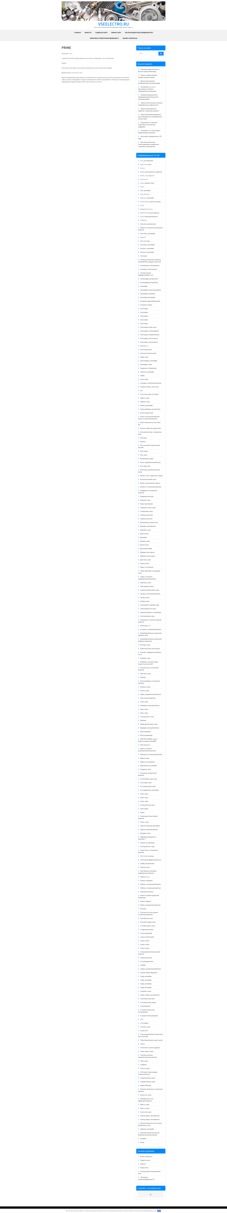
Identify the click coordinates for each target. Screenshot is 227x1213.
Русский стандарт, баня (148, 922)
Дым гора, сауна (145, 560)
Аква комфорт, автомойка (148, 361)
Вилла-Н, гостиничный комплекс (150, 487)
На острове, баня (146, 783)
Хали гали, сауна (145, 1112)
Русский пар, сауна (146, 918)
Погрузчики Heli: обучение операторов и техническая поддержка (147, 125)
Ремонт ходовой (145, 901)
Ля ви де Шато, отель (147, 717)
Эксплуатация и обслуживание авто (139, 32)
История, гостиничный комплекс (150, 629)
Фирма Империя (145, 1085)
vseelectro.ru (113, 24)
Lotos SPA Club (144, 194)
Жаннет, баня (144, 563)
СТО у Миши (144, 1023)
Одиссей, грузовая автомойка (150, 826)
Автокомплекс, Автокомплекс (150, 265)
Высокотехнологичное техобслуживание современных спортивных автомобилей (148, 144)
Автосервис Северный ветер (149, 335)
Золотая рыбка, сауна (147, 616)
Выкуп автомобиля (146, 504)
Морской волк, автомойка (148, 766)
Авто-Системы (145, 241)
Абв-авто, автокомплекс (148, 224)
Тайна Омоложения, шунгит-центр (151, 1040)
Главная (77, 32)
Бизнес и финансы (130, 38)
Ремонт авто (116, 32)
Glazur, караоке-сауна (147, 183)
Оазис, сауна (144, 822)
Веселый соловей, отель (148, 479)
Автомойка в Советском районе (150, 290)
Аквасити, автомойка (147, 372)
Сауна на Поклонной (147, 937)
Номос (142, 812)
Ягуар (142, 1142)
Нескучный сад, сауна (147, 805)
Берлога (143, 442)
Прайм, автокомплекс (147, 864)
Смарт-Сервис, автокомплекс (150, 995)
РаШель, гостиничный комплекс (150, 884)
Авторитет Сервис (146, 305)
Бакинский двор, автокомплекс (150, 409)
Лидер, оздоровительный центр (150, 694)
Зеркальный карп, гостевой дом (150, 612)
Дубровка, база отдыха (147, 556)
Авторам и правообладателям (150, 301)
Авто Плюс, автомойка (147, 234)
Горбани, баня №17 (146, 519)
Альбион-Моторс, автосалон (149, 387)
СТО (141, 1019)
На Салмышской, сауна (148, 786)
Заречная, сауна (145, 583)
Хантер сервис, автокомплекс (150, 1116)
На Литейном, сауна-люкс (148, 779)
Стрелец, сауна (145, 1027)
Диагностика (144, 534)
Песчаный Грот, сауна (147, 846)
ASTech (142, 168)
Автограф (143, 256)
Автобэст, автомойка (147, 248)
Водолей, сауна (145, 500)
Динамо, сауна (145, 541)
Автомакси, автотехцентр (148, 269)
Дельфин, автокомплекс (148, 526)
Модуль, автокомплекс (147, 762)
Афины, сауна (145, 398)
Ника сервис (144, 809)
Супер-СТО (144, 1031)
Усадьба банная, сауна (147, 1078)
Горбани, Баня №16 (146, 515)
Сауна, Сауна (144, 941)
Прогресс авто (145, 867)
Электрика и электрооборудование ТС (104, 38)
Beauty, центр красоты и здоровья (151, 172)
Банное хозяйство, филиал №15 (150, 428)
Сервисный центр (146, 958)
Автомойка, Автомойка (147, 297)
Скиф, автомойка (146, 976)
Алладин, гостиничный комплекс (150, 383)
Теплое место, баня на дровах (150, 1048)
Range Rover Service (146, 209)
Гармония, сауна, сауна (148, 508)
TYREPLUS (143, 220)
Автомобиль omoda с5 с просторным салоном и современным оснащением (147, 89)
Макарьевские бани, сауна (149, 724)
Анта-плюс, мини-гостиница (149, 394)
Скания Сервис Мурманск (148, 973)
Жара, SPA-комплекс (146, 567)
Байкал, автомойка (146, 405)
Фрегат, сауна (144, 1105)
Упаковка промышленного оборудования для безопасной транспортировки (148, 97)
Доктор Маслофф (146, 549)
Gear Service (144, 179)
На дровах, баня (145, 769)
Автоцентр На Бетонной (148, 353)
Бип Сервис (144, 451)
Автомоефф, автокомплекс (149, 279)
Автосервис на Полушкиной (149, 331)
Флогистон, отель (145, 1095)
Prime (142, 205)
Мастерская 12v (145, 745)
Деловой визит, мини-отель (149, 522)
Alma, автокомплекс (146, 161)
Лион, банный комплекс (148, 698)
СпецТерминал (145, 1006)
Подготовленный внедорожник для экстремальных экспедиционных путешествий (150, 117)
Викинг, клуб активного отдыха (150, 483)
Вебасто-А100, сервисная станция (151, 476)
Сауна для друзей (146, 933)
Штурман (143, 1139)
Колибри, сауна (145, 658)
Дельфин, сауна (145, 530)
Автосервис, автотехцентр (149, 338)
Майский (143, 720)
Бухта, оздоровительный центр (150, 462)
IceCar (142, 187)
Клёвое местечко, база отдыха (150, 649)
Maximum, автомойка (147, 198)
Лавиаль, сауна (145, 687)
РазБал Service (145, 877)
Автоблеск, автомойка (147, 245)
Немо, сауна (144, 801)
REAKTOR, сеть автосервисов (149, 213)
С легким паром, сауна (147, 926)
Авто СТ (143, 237)
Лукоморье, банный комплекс (150, 705)
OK (159, 1210)
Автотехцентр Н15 (146, 350)
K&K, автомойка (145, 190)
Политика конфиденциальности (150, 860)
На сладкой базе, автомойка (149, 790)
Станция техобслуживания (149, 1016)
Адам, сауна (144, 357)
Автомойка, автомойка (147, 294)
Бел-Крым (143, 438)
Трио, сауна (144, 1061)
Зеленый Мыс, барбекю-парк (149, 605)
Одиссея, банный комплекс (149, 829)
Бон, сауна (143, 455)
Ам (141, 391)
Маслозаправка (145, 732)
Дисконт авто (144, 545)
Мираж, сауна (144, 758)
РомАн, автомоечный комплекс (150, 905)
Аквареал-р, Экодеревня (148, 368)
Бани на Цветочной (146, 413)
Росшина (143, 909)
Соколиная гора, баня (147, 999)
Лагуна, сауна (144, 691)
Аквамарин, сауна (146, 364)
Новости (88, 32)
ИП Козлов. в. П (145, 626)
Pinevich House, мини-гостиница (150, 202)
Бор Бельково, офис (146, 459)
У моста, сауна (145, 1068)
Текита (142, 1044)
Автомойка (143, 286)
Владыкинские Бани (146, 496)
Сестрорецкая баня (146, 961)
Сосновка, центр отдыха (148, 1002)
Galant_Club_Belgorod (147, 176)
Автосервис (144, 309)
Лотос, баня (144, 702)
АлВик (142, 376)
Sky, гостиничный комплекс (149, 217)
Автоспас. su (144, 346)
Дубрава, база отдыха (147, 552)
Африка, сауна (145, 402)
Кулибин (143, 677)
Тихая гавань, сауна (146, 1051)
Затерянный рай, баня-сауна (149, 590)
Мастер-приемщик (146, 735)
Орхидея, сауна (145, 833)
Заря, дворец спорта (147, 586)
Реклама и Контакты (146, 892)
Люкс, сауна (144, 709)
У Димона (143, 1065)
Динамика (143, 537)
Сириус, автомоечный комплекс (150, 969)
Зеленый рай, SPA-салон (148, 609)
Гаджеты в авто (101, 32)
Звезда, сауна (144, 597)
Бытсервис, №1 (145, 466)
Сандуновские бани (146, 929)
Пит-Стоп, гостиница (147, 856)
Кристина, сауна (145, 674)
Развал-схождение (146, 881)
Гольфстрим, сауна (146, 511)
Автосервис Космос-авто (148, 327)
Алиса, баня (144, 379)
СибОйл (143, 965)
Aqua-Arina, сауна (145, 164)
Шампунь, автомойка (147, 1129)
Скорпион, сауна (145, 991)
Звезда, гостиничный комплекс (150, 594)
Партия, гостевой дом (147, 843)
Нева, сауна (144, 794)
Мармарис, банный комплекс (149, 728)
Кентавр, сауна (145, 645)
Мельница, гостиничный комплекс (151, 754)
